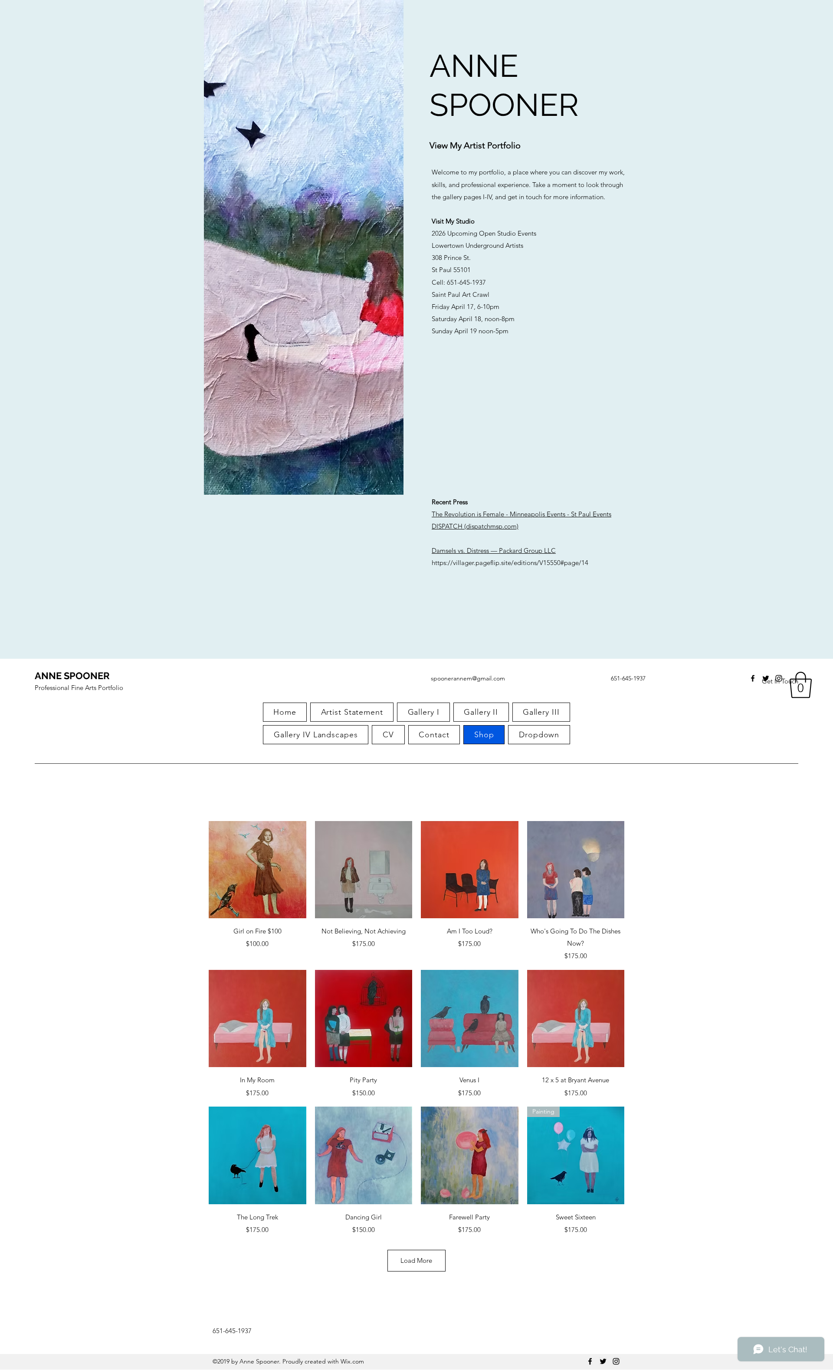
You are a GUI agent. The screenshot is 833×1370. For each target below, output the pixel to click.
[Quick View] (257, 870)
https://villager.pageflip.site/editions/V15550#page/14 (510, 563)
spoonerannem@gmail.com (468, 678)
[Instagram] (778, 678)
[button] (801, 685)
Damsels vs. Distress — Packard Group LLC (494, 550)
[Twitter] (765, 678)
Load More (416, 1260)
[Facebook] (752, 678)
